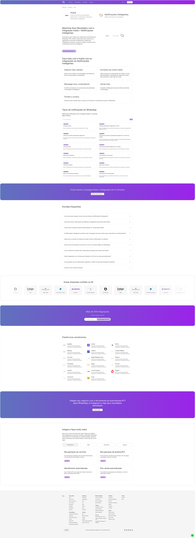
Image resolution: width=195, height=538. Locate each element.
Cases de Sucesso (85, 515)
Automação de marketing (113, 502)
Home (70, 497)
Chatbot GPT (71, 520)
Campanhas (71, 515)
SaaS (88, 444)
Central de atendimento (73, 517)
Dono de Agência (98, 502)
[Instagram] (128, 530)
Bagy (83, 504)
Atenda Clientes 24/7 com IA (100, 516)
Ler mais (66, 460)
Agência (125, 444)
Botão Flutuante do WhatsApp (87, 520)
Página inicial (64, 7)
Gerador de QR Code (85, 522)
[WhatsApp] (192, 535)
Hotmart (83, 506)
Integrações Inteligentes (99, 510)
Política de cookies (112, 519)
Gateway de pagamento (113, 499)
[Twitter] (132, 530)
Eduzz (83, 507)
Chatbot (70, 519)
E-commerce (70, 444)
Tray (83, 502)
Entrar (123, 499)
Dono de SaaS (97, 499)
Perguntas (70, 509)
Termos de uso (111, 517)
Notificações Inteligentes (73, 522)
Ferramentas (71, 504)
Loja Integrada (84, 499)
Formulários (110, 506)
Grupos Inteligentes (98, 512)
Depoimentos (71, 507)
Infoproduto (106, 444)
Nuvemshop (84, 497)
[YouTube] (125, 530)
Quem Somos (71, 499)
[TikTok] (126, 530)
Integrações (85, 2)
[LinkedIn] (130, 530)
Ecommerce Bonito (98, 508)
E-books (83, 517)
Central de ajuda (111, 512)
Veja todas (84, 509)
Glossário (83, 519)
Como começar (71, 502)
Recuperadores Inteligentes (73, 524)
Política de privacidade (112, 515)
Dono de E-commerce (99, 497)
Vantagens (71, 506)
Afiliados (110, 504)
